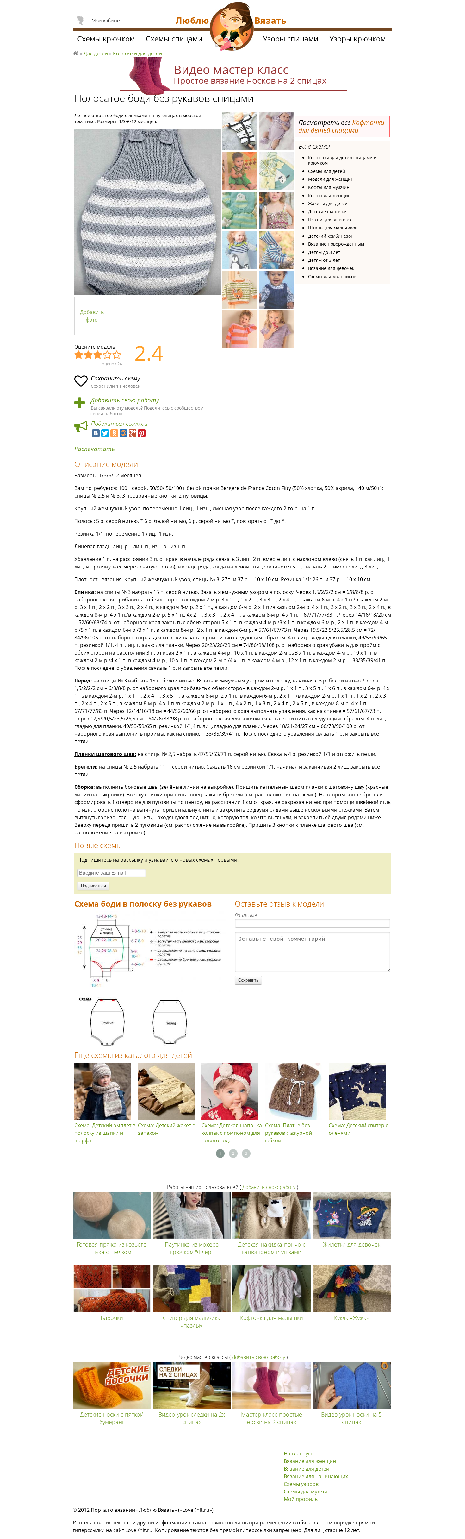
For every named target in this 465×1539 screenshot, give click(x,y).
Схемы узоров (301, 1483)
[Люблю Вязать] (232, 27)
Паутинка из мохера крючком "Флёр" (192, 1248)
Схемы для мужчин (307, 1491)
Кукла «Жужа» (351, 1318)
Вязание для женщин (310, 1461)
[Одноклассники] (114, 433)
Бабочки (112, 1318)
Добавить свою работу (125, 400)
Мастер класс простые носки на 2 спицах (271, 1418)
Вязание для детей (306, 1468)
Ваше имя (246, 915)
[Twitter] (105, 433)
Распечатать (94, 449)
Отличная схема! (117, 355)
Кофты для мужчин (329, 187)
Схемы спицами (174, 39)
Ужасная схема (79, 355)
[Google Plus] (132, 433)
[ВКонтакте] (96, 433)
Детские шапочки (327, 212)
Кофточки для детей (137, 53)
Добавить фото (92, 316)
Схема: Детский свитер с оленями (358, 1129)
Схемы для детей (326, 171)
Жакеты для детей (328, 203)
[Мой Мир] (123, 433)
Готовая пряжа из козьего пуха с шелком (112, 1248)
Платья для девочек (329, 220)
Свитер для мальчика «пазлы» (191, 1321)
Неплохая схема (88, 355)
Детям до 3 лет (324, 252)
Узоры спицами (291, 39)
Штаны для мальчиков (332, 228)
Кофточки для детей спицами (341, 126)
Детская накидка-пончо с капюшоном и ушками (272, 1248)
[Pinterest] (142, 433)
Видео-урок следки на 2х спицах (191, 1418)
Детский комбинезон (331, 236)
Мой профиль (301, 1499)
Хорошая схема (107, 355)
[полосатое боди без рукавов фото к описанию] (147, 212)
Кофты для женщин (329, 195)
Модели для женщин (331, 179)
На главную (298, 1453)
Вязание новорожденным (336, 244)
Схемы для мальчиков (332, 276)
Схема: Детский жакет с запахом (166, 1129)
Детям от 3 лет (324, 260)
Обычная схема (98, 355)
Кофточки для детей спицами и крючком (342, 160)
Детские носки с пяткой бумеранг (112, 1418)
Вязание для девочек (331, 268)
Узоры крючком (357, 39)
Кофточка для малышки (271, 1318)
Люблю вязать (75, 52)
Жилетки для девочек (351, 1244)
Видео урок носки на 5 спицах (351, 1418)
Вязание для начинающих (316, 1476)
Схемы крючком (106, 39)
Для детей (96, 53)
